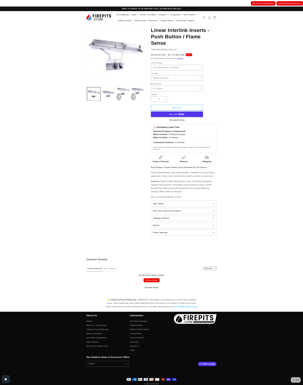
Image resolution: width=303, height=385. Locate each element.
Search (89, 321)
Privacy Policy (135, 333)
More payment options (177, 120)
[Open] (6, 379)
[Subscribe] (126, 364)
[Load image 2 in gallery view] (108, 94)
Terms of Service (161, 162)
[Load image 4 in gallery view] (137, 94)
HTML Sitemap (92, 342)
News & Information (94, 333)
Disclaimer (134, 342)
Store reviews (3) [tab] (110, 268)
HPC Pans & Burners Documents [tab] (167, 211)
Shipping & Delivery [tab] (161, 218)
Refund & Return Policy (139, 329)
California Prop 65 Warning (97, 329)
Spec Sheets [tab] (158, 204)
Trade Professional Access (289, 3)
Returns (184, 162)
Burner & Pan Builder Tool (96, 346)
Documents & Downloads (96, 338)
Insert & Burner (156, 63)
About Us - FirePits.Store (96, 325)
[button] (204, 17)
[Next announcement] (215, 9)
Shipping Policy (136, 325)
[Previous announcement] (87, 9)
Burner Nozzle (156, 84)
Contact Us (134, 346)
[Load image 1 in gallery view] (93, 94)
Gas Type (154, 73)
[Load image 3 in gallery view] (123, 94)
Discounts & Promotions (263, 3)
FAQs (132, 350)
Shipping (206, 162)
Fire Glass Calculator (138, 321)
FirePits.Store (154, 384)
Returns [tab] (156, 225)
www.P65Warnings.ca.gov (185, 307)
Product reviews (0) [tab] (94, 268)
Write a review (152, 280)
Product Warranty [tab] (160, 232)
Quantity (154, 94)
